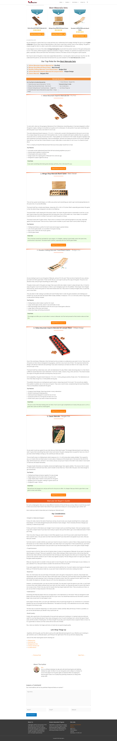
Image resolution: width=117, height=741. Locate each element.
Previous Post (36, 655)
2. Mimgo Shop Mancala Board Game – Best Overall (39, 86)
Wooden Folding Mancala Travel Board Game (43, 69)
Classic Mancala (34, 73)
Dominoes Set (31, 642)
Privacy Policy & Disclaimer (75, 724)
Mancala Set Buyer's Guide (65, 84)
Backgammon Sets (33, 644)
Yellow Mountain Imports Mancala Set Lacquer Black (46, 71)
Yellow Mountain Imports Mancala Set (41, 65)
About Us (72, 726)
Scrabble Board (32, 647)
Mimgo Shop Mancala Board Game (40, 67)
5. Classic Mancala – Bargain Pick (67, 82)
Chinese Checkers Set (33, 645)
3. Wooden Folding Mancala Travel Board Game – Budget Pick (41, 88)
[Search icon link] (87, 2)
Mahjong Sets (31, 640)
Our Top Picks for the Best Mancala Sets (36, 82)
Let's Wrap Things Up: (65, 88)
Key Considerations (64, 86)
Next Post (81, 655)
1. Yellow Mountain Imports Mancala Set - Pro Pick (38, 84)
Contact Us (72, 727)
